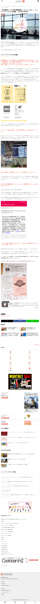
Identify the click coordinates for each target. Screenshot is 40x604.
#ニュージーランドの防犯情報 (7, 531)
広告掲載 (2, 588)
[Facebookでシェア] (6, 414)
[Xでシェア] (6, 411)
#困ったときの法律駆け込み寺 (7, 529)
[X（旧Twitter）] (37, 344)
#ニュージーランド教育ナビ (6, 535)
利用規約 (2, 594)
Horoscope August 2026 (6, 490)
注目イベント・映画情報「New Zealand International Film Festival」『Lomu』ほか (17, 481)
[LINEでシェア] (33, 414)
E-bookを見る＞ (4, 397)
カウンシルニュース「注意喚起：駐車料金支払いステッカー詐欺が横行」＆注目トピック (18, 494)
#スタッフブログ (4, 543)
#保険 (2, 539)
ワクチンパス (7, 73)
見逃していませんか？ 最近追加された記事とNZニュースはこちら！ (14, 519)
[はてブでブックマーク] (24, 414)
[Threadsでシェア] (15, 414)
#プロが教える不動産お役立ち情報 (7, 527)
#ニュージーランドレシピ (6, 533)
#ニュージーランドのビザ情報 (7, 525)
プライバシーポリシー (5, 592)
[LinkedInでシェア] (20, 417)
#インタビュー (4, 541)
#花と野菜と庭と (4, 547)
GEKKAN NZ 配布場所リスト (6, 590)
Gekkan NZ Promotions (5, 585)
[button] (38, 565)
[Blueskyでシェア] (24, 411)
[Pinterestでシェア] (11, 417)
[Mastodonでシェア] (15, 411)
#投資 (2, 537)
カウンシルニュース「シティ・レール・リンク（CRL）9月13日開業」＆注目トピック (18, 477)
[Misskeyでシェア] (33, 411)
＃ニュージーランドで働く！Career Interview (9, 523)
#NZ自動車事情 (4, 545)
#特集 (2, 521)
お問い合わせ (3, 583)
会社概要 (2, 581)
